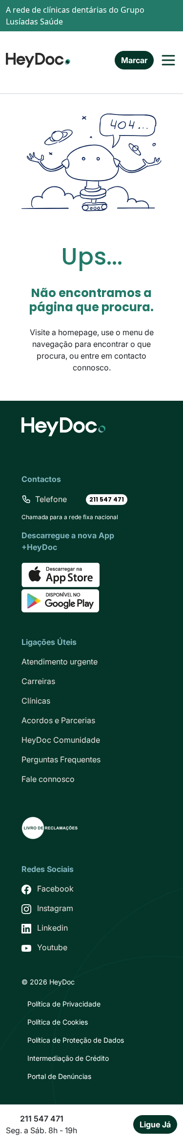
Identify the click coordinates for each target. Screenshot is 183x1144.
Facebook (55, 888)
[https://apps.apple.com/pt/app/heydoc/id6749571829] (60, 574)
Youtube (52, 947)
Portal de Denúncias (59, 1076)
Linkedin (52, 928)
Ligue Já (155, 1124)
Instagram (55, 908)
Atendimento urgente (59, 661)
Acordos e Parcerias (58, 720)
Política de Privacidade (64, 1004)
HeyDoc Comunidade (60, 740)
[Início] (38, 58)
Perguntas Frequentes (61, 759)
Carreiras (38, 681)
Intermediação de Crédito (68, 1058)
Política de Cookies (57, 1022)
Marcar (134, 60)
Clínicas (35, 701)
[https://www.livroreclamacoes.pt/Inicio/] (49, 827)
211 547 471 (106, 499)
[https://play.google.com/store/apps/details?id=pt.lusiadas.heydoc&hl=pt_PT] (60, 600)
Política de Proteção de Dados (75, 1040)
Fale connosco (48, 779)
